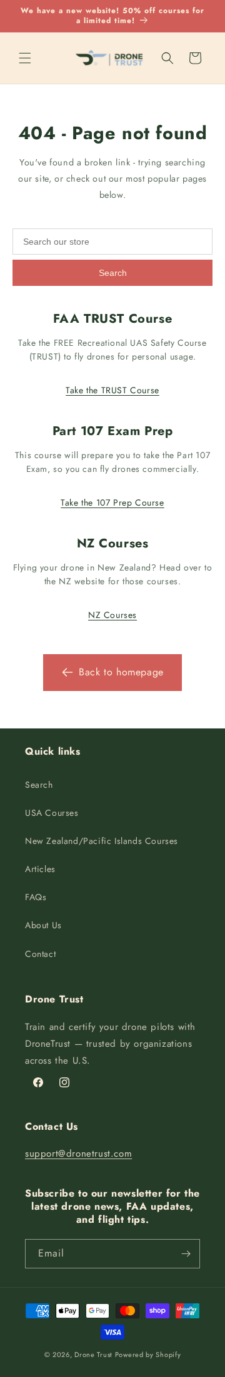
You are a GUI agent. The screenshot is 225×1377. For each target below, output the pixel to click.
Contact (40, 954)
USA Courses (52, 812)
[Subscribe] (185, 1253)
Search (113, 273)
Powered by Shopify (148, 1355)
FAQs (35, 897)
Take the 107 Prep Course (112, 502)
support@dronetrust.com (78, 1153)
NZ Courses (112, 615)
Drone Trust (93, 1355)
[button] (25, 58)
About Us (43, 925)
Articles (40, 869)
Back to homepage (121, 672)
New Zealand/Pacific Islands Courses (101, 841)
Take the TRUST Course (112, 390)
